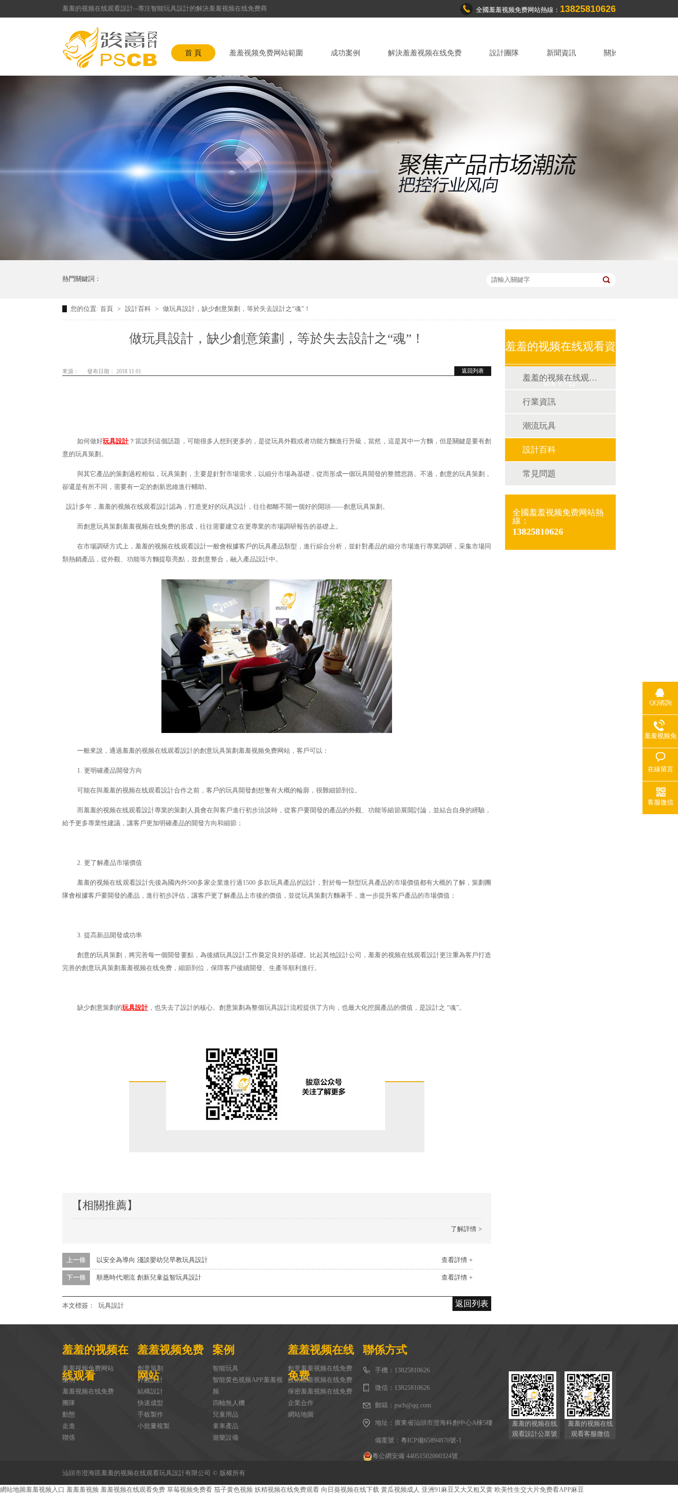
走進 (68, 1426)
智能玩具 (225, 1368)
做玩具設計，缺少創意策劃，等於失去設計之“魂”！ (236, 308)
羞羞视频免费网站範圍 (266, 53)
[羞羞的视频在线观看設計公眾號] (534, 1395)
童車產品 (225, 1426)
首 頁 (193, 53)
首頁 (107, 308)
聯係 (68, 1437)
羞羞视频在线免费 (88, 1391)
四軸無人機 (229, 1403)
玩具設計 (111, 1305)
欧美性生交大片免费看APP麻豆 (539, 1489)
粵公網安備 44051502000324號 (415, 1456)
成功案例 (345, 53)
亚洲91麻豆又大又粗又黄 (457, 1489)
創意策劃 (150, 1368)
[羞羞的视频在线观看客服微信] (590, 1395)
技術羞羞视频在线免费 (320, 1379)
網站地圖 (301, 1414)
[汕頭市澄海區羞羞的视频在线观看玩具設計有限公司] (109, 47)
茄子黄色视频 (233, 1489)
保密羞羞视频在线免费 (320, 1391)
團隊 (68, 1403)
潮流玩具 (539, 425)
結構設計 (150, 1391)
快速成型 (150, 1403)
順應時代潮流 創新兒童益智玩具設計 (149, 1277)
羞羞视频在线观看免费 (133, 1489)
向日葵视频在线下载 (350, 1489)
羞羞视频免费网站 (88, 1368)
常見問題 (539, 473)
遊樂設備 (225, 1437)
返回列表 (473, 371)
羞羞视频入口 (45, 1489)
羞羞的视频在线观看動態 (560, 377)
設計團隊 (504, 53)
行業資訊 (539, 401)
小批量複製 (153, 1426)
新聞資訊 (561, 53)
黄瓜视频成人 (400, 1489)
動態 (68, 1414)
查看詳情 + (457, 1260)
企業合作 (301, 1403)
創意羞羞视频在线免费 (320, 1368)
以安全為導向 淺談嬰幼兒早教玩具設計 (152, 1260)
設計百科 (139, 308)
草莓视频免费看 (189, 1489)
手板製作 (150, 1414)
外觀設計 (150, 1379)
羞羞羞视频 (82, 1489)
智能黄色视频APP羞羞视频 (248, 1385)
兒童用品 (225, 1414)
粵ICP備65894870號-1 (431, 1440)
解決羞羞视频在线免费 (425, 53)
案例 (68, 1379)
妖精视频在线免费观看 (287, 1489)
